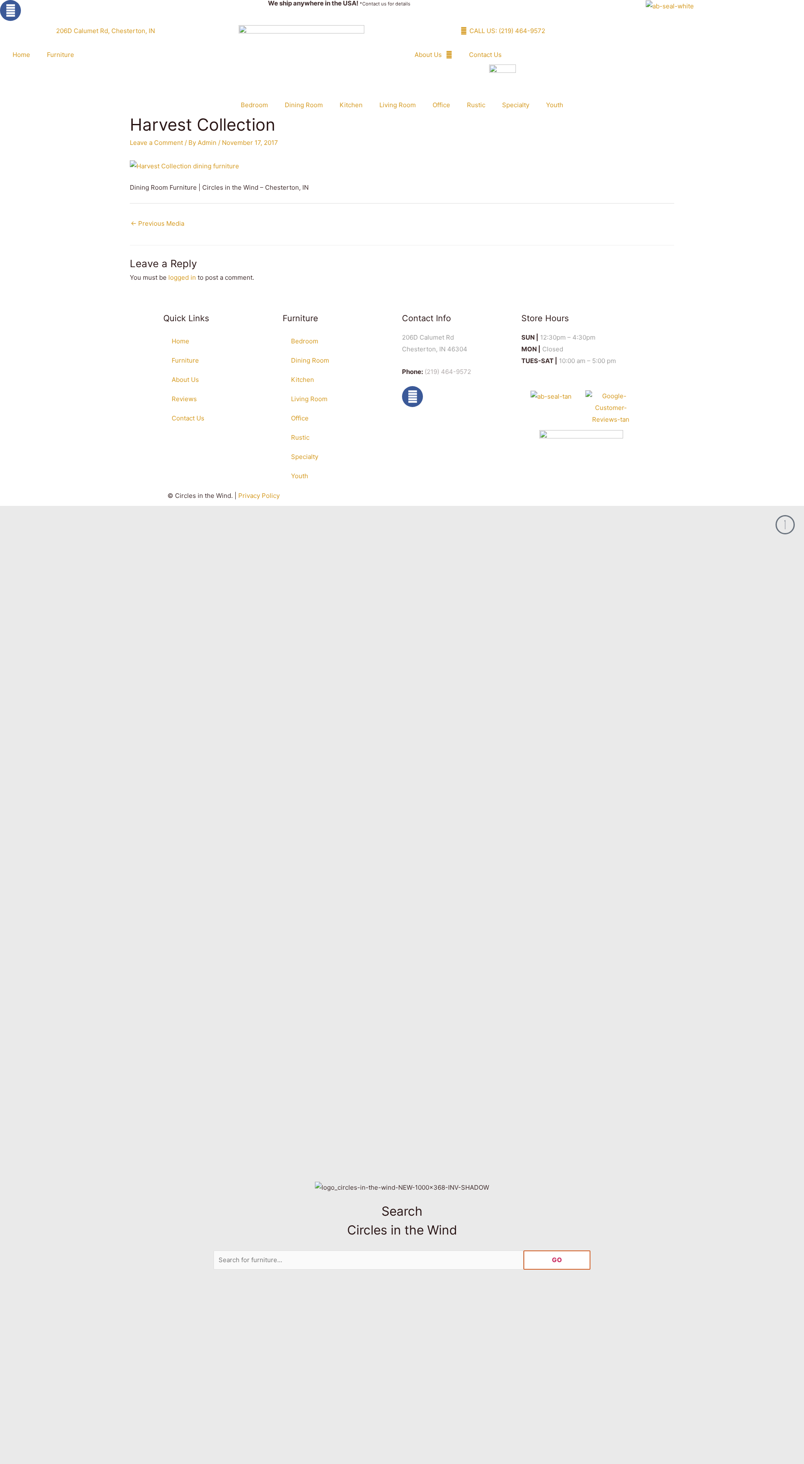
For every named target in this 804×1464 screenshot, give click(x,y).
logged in (182, 277)
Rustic (476, 105)
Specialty (515, 105)
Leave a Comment (156, 143)
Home (21, 55)
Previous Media (157, 223)
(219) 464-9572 (448, 372)
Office (441, 105)
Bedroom (254, 105)
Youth (554, 105)
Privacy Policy (259, 496)
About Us (428, 55)
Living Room (397, 105)
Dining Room (304, 105)
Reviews (184, 399)
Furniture (60, 55)
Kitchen (351, 105)
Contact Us (485, 55)
